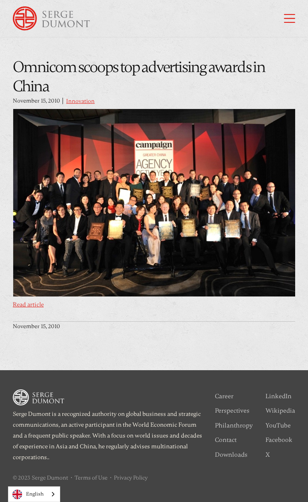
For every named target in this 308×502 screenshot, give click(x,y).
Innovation (80, 101)
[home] (51, 18)
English (35, 494)
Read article (28, 304)
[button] (289, 18)
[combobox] (34, 494)
